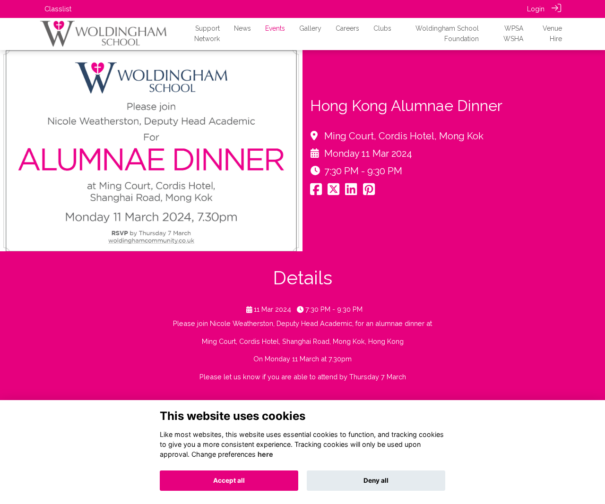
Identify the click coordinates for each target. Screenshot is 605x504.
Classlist (57, 9)
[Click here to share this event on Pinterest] (369, 192)
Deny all (376, 480)
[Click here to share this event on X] (333, 192)
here (265, 454)
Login (535, 9)
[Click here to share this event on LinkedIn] (351, 192)
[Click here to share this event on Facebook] (316, 192)
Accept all (229, 480)
